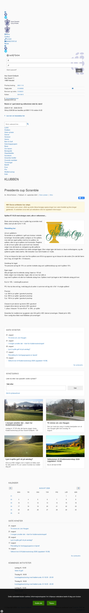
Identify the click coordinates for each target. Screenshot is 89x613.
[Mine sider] (5, 12)
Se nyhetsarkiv (78, 365)
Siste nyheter (9, 132)
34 (11, 506)
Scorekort (7, 155)
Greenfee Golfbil (10, 158)
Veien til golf (19, 570)
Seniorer (7, 137)
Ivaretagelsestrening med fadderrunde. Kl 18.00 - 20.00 (34, 577)
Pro (5, 169)
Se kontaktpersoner (12, 98)
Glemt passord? (12, 70)
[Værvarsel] (5, 17)
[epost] (72, 88)
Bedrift (6, 165)
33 (11, 503)
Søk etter (10, 384)
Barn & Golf (8, 141)
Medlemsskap (9, 172)
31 (11, 496)
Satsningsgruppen (10, 144)
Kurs (6, 167)
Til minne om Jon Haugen (17, 338)
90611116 (20, 85)
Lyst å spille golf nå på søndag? (19, 349)
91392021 (20, 91)
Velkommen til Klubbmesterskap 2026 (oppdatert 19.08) (27, 360)
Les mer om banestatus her (15, 116)
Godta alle (38, 603)
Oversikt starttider (10, 160)
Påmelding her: (10, 228)
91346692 (20, 88)
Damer (6, 134)
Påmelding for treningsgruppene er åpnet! (22, 355)
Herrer (6, 139)
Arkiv (51, 195)
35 (11, 510)
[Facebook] (5, 14)
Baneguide (8, 151)
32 (11, 499)
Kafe (6, 174)
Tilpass (51, 603)
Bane (6, 146)
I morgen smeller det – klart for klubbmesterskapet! (26, 343)
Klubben (7, 130)
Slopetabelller (9, 153)
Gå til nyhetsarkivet (13, 393)
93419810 (20, 94)
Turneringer (8, 162)
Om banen (8, 148)
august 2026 (44, 488)
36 (11, 513)
